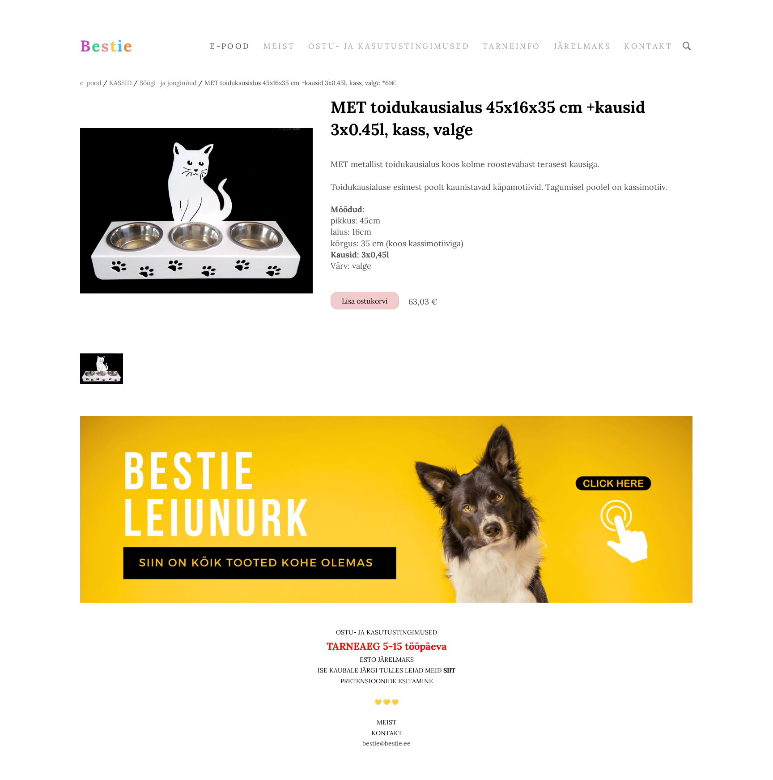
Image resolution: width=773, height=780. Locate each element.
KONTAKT (386, 733)
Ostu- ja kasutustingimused (389, 46)
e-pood (230, 46)
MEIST (279, 46)
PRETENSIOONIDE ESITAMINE (386, 681)
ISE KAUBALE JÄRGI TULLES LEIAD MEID (380, 670)
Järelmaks (583, 46)
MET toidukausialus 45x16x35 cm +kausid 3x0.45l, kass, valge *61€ (300, 83)
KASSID (120, 83)
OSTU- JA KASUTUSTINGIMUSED (386, 632)
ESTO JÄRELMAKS (387, 660)
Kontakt (648, 46)
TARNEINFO (512, 46)
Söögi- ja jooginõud (168, 83)
